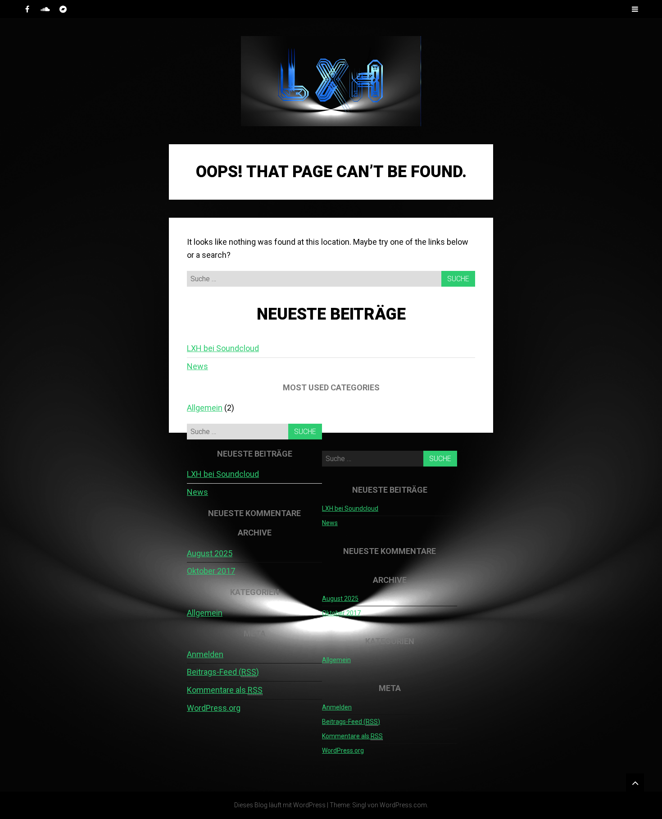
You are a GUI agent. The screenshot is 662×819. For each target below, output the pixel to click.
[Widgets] (635, 782)
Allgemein (204, 407)
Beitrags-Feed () (223, 672)
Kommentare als (225, 690)
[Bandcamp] (63, 9)
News (197, 366)
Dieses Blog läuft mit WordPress (280, 805)
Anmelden (205, 654)
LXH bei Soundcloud (223, 348)
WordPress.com (403, 805)
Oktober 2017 (211, 571)
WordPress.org (213, 708)
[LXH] (331, 81)
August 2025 (209, 553)
